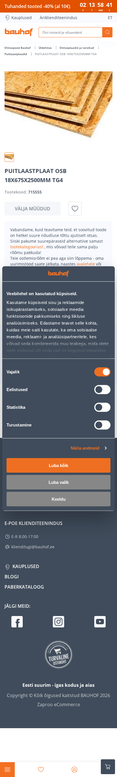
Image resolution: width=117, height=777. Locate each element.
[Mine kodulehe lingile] (19, 32)
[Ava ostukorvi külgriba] (108, 766)
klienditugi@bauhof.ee (33, 546)
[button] (9, 157)
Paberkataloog (24, 587)
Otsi (107, 32)
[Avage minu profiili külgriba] (74, 769)
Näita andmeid (85, 448)
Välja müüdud (32, 209)
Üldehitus (46, 48)
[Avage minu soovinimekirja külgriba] (41, 769)
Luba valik (59, 482)
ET (110, 17)
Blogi (12, 576)
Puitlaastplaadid (16, 54)
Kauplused (21, 17)
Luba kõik (58, 465)
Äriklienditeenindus (58, 17)
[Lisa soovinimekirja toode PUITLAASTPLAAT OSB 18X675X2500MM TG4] (75, 209)
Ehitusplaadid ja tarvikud (77, 48)
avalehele (86, 264)
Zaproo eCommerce (58, 704)
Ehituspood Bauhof (18, 48)
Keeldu (59, 498)
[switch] (102, 389)
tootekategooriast (27, 246)
